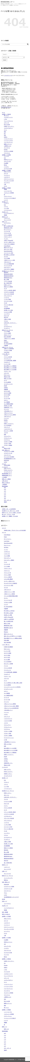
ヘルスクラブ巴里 (8, 720)
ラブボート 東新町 (8, 445)
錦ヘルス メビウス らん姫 (8, 514)
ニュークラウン (7, 223)
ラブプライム (7, 439)
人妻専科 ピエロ (7, 146)
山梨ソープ (4, 871)
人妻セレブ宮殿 (7, 319)
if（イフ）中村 (7, 364)
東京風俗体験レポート (7, 473)
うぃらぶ (6, 238)
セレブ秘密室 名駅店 (8, 403)
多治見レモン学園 (8, 405)
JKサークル (6, 795)
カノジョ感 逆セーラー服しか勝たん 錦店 (13, 682)
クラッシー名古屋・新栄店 (10, 290)
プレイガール (7, 147)
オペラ (5, 380)
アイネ (5, 562)
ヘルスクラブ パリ (8, 429)
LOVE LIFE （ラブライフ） (10, 322)
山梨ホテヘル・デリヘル (7, 347)
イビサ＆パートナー (8, 117)
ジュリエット (7, 175)
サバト (5, 130)
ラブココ (6, 321)
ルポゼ (5, 462)
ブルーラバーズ (7, 950)
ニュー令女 (6, 208)
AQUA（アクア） (8, 334)
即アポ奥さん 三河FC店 (9, 254)
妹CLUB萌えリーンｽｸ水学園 (10, 367)
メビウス (6, 432)
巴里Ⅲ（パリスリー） (9, 423)
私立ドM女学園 (7, 336)
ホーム (3, 112)
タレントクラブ (7, 219)
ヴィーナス (6, 156)
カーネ (5, 288)
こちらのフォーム (8, 75)
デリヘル (4, 224)
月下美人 (6, 760)
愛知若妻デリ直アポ (8, 627)
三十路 (5, 739)
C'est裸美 (6, 939)
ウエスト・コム (7, 371)
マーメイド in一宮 (8, 265)
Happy (5, 340)
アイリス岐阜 (7, 331)
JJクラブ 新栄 (7, 394)
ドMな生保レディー (8, 411)
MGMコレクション (8, 159)
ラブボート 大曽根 (8, 441)
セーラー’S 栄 (7, 398)
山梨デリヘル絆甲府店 (9, 348)
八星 (5, 184)
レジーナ (6, 200)
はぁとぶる (6, 315)
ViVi (5, 157)
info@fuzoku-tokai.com (6, 107)
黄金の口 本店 (7, 376)
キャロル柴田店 (7, 382)
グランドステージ (8, 295)
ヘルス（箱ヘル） (6, 353)
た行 (5, 492)
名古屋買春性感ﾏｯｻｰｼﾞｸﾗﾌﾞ (10, 458)
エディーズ (6, 122)
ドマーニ (6, 206)
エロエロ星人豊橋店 (8, 579)
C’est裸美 (6, 163)
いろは (5, 119)
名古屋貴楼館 (7, 308)
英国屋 (5, 215)
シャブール (6, 297)
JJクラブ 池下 (7, 391)
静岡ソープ (4, 1026)
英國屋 (5, 189)
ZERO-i (5, 137)
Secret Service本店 (8, 251)
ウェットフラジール (8, 121)
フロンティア (7, 427)
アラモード (6, 203)
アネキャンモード (8, 236)
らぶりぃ (6, 324)
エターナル (6, 373)
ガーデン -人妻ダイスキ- (9, 242)
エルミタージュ (7, 455)
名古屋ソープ (5, 201)
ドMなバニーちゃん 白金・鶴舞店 (11, 706)
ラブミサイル (7, 153)
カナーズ (6, 173)
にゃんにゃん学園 (8, 312)
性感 (3, 447)
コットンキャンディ (8, 878)
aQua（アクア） (7, 171)
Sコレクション (7, 545)
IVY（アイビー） (7, 229)
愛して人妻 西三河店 (8, 226)
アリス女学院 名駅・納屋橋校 (10, 672)
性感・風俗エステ (6, 450)
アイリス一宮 (7, 231)
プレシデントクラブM (9, 180)
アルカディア (7, 362)
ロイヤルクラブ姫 (8, 168)
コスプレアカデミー (8, 128)
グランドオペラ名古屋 (9, 294)
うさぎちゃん (7, 551)
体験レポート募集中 (6, 479)
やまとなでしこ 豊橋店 (9, 269)
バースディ (6, 166)
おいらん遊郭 (7, 659)
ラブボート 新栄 (7, 443)
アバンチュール (7, 358)
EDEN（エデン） (8, 284)
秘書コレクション (8, 144)
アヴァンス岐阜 (7, 333)
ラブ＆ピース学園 (8, 350)
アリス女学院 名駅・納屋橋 (10, 360)
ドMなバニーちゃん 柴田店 (10, 414)
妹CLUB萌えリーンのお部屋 (10, 369)
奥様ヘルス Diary (7, 378)
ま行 (5, 498)
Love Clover (6, 352)
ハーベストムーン (8, 210)
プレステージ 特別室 (8, 151)
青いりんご (6, 115)
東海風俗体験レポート (8, 2)
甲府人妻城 (6, 640)
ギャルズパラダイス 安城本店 (10, 583)
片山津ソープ (5, 212)
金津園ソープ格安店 (6, 114)
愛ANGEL (6, 272)
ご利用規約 (4, 484)
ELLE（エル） (7, 375)
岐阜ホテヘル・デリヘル (7, 330)
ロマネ (5, 186)
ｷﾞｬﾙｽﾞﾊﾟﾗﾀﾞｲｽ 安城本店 (9, 244)
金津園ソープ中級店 (6, 170)
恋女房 (5, 385)
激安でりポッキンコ (8, 247)
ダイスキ (6, 256)
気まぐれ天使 (7, 124)
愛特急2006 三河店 (8, 227)
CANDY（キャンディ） (9, 126)
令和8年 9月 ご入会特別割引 (9, 509)
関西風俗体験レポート (7, 475)
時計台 (5, 165)
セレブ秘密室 (7, 402)
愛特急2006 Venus (8, 277)
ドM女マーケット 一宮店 (9, 260)
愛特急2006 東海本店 (8, 275)
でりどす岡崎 (7, 258)
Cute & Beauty (7, 245)
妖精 (5, 434)
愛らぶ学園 (6, 279)
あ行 (5, 487)
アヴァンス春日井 (8, 235)
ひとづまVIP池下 (7, 425)
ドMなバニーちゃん (8, 412)
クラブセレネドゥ (8, 816)
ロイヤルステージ (8, 326)
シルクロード (7, 177)
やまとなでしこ (7, 267)
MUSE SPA (6, 460)
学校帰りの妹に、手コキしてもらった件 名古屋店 (15, 530)
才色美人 (6, 387)
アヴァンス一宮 (7, 233)
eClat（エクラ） (7, 468)
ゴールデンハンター (8, 384)
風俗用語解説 (5, 486)
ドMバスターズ (7, 262)
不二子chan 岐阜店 (8, 343)
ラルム (5, 892)
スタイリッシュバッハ (9, 178)
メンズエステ (5, 466)
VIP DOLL (6, 342)
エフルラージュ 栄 (8, 453)
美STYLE (6, 317)
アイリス (6, 355)
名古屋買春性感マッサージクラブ (11, 897)
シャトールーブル (8, 191)
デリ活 (5, 303)
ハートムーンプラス (8, 140)
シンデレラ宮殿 (7, 299)
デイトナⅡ (6, 409)
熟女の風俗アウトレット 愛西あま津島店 (13, 638)
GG (5, 133)
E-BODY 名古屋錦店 (8, 646)
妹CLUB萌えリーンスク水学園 (10, 750)
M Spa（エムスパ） (8, 470)
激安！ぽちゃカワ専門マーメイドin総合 (12, 636)
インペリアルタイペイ (9, 213)
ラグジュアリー (7, 436)
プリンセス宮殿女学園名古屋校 (11, 596)
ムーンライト (7, 182)
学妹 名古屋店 (7, 465)
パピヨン (6, 421)
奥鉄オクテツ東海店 (8, 286)
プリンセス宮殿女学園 (9, 263)
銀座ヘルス (6, 1029)
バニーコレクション (8, 142)
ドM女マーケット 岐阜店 (9, 338)
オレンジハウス (7, 873)
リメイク (6, 604)
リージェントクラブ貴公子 (10, 198)
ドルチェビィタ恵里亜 (9, 192)
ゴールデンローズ (8, 471)
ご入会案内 (4, 477)
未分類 (3, 899)
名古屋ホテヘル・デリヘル (8, 271)
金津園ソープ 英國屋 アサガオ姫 (10, 516)
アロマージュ (7, 570)
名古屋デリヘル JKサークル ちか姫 (10, 510)
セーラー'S (6, 697)
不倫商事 (6, 345)
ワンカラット (7, 328)
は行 (5, 496)
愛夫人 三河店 (7, 623)
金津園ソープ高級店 (6, 187)
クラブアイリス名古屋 (9, 292)
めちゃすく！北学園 (8, 430)
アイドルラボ (7, 971)
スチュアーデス (7, 161)
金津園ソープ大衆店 (6, 154)
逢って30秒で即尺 (8, 283)
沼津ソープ (4, 221)
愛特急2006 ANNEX (8, 274)
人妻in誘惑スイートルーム (9, 741)
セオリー (6, 400)
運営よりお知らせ (6, 482)
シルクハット (7, 218)
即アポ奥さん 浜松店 (8, 612)
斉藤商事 (6, 389)
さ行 (5, 491)
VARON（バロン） (8, 773)
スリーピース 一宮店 (8, 253)
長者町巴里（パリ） (8, 407)
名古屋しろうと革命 (8, 310)
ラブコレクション (8, 438)
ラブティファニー (8, 196)
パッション (6, 418)
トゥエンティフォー (8, 138)
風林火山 (6, 880)
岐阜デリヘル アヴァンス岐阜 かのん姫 (11, 512)
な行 (5, 494)
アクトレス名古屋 (8, 356)
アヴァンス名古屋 (8, 281)
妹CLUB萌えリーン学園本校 (10, 365)
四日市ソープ (5, 216)
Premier (5, 149)
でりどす (6, 306)
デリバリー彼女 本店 (8, 304)
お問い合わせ (5, 480)
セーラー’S (6, 396)
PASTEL (6, 420)
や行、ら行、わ (7, 500)
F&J (5, 204)
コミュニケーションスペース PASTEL (12, 687)
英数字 (5, 502)
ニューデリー (7, 313)
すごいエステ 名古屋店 (9, 456)
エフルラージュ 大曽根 (9, 451)
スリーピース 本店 (8, 301)
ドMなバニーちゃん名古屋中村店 (11, 708)
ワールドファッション (9, 737)
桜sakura (6, 631)
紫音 (5, 131)
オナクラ (4, 463)
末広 (5, 135)
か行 (5, 489)
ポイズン (6, 598)
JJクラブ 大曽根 (7, 393)
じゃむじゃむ (7, 553)
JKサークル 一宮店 (8, 249)
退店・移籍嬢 (5, 912)
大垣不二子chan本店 (8, 240)
